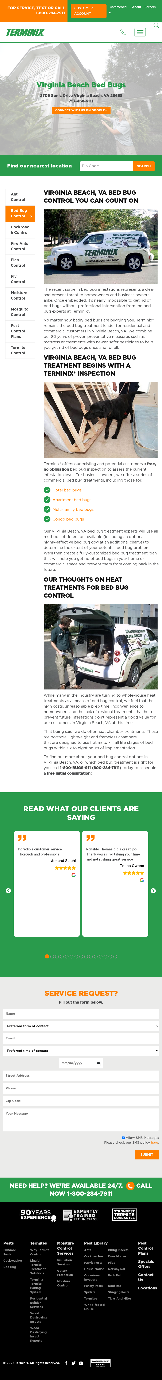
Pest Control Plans (18, 331)
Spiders (89, 1292)
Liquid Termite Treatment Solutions (38, 1267)
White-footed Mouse (94, 1307)
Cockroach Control (20, 230)
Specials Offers (146, 1264)
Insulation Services (64, 1262)
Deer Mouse (117, 1256)
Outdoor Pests (9, 1252)
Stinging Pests (118, 1292)
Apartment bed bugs (72, 500)
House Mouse (94, 1269)
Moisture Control (19, 295)
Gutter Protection (65, 1273)
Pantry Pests (93, 1286)
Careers (149, 7)
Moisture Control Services (65, 1249)
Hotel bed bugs (67, 490)
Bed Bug (9, 1267)
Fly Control (18, 279)
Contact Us (146, 1277)
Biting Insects (118, 1250)
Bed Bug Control (19, 213)
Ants (87, 1250)
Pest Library (96, 1243)
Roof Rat (114, 1286)
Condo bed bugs (68, 519)
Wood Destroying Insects (38, 1317)
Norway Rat (116, 1269)
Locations (147, 1288)
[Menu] (140, 32)
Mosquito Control (19, 312)
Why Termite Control (40, 1252)
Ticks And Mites (119, 1298)
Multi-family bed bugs (73, 510)
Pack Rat (114, 1275)
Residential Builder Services (38, 1303)
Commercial (117, 7)
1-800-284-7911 (50, 13)
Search (144, 166)
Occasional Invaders (92, 1277)
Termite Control (18, 350)
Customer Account (83, 11)
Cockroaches (13, 1260)
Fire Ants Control (19, 246)
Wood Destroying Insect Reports (38, 1334)
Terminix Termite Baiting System (36, 1286)
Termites (38, 1243)
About (135, 7)
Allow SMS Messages (142, 1137)
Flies (111, 1262)
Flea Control (18, 263)
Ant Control (18, 197)
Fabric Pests (93, 1262)
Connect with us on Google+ (81, 110)
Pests (8, 1243)
